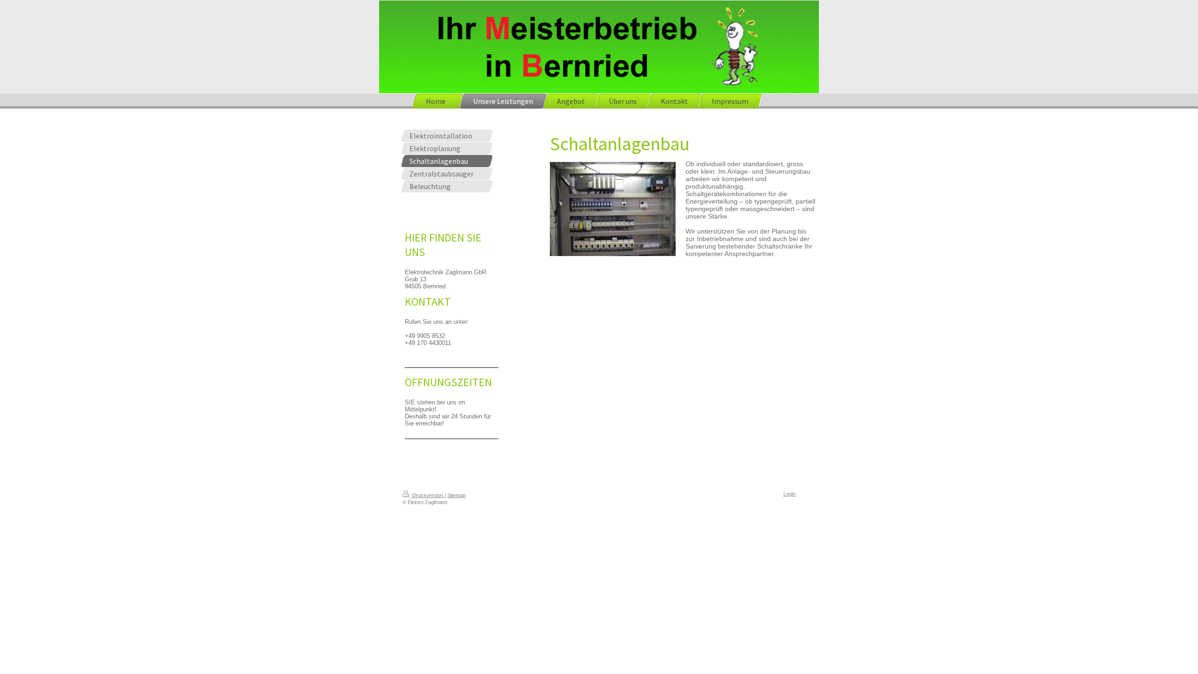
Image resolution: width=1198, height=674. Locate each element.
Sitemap (456, 495)
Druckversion (428, 495)
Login (789, 494)
